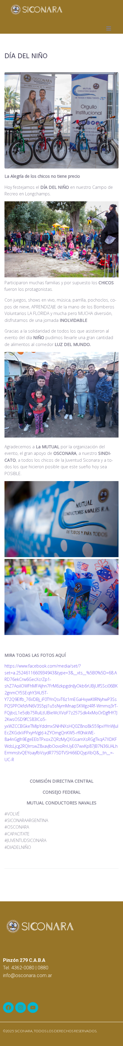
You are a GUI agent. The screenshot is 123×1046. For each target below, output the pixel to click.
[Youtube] (32, 1007)
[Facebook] (8, 1007)
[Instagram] (20, 1007)
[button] (108, 28)
